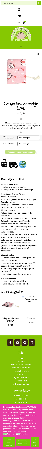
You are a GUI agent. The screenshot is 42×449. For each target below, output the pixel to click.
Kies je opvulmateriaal (8, 137)
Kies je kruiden (8, 143)
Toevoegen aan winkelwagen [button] (31, 330)
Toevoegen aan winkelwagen (20, 152)
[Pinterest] (25, 342)
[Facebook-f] (10, 342)
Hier (2, 229)
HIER (26, 281)
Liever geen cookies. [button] (9, 442)
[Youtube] (17, 342)
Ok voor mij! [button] (34, 442)
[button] (21, 46)
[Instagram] (32, 342)
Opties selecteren (10, 332)
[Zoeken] (39, 3)
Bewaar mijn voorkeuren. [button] (23, 442)
